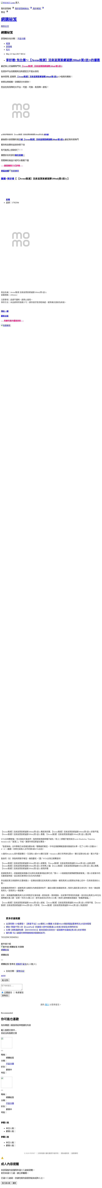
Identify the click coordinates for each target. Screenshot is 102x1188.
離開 (14, 1183)
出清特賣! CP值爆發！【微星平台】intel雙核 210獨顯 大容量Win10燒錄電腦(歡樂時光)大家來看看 (48, 924)
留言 (24, 964)
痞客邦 (19, 964)
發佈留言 (5, 995)
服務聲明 (74, 1153)
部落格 (9, 47)
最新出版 (4, 316)
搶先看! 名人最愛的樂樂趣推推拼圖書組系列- (26, 933)
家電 (8, 200)
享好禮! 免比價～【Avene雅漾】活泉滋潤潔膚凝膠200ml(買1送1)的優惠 (53, 60)
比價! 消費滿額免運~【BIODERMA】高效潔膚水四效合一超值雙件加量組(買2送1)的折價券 (46, 930)
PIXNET (32, 1153)
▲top (3, 975)
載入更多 (5, 980)
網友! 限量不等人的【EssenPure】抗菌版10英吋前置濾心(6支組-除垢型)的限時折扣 (42, 927)
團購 (3, 178)
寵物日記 (20, 971)
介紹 (21, 139)
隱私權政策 (65, 1153)
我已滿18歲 (6, 1183)
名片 (8, 50)
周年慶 (46, 134)
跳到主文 (5, 26)
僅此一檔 (4, 311)
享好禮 (10, 178)
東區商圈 (5, 171)
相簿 (8, 44)
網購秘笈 (9, 19)
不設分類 (21, 39)
